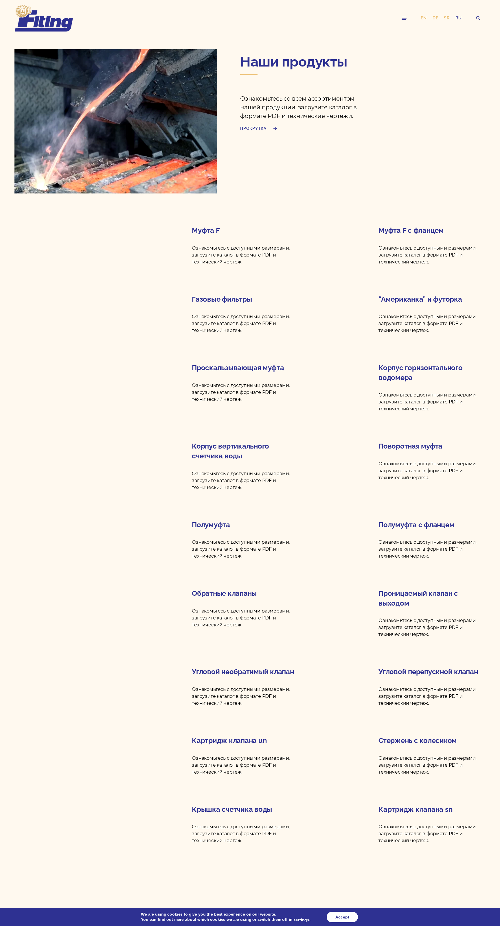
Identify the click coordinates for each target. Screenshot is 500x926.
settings (301, 920)
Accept (342, 917)
